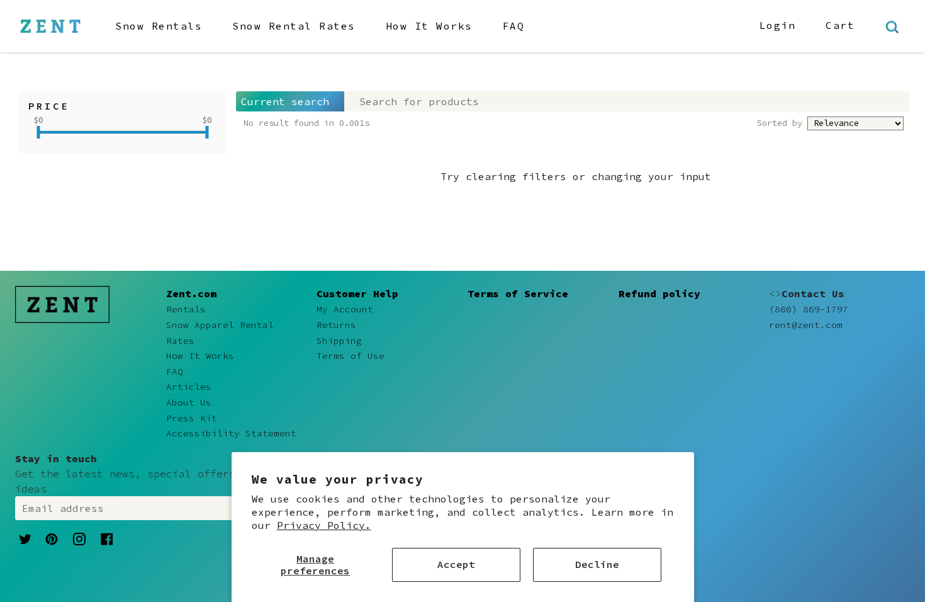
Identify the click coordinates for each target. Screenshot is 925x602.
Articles (188, 386)
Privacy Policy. (324, 525)
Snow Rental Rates (294, 26)
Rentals (186, 309)
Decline (597, 564)
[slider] (38, 132)
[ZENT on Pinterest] (51, 537)
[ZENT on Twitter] (25, 537)
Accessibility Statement (231, 433)
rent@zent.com (806, 325)
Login (778, 25)
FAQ (514, 26)
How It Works (429, 26)
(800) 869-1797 (808, 309)
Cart (840, 25)
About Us (188, 402)
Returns (336, 325)
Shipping (339, 340)
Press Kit (191, 418)
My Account (345, 309)
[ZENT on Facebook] (107, 537)
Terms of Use (350, 355)
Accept (456, 564)
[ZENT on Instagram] (79, 538)
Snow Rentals (158, 26)
